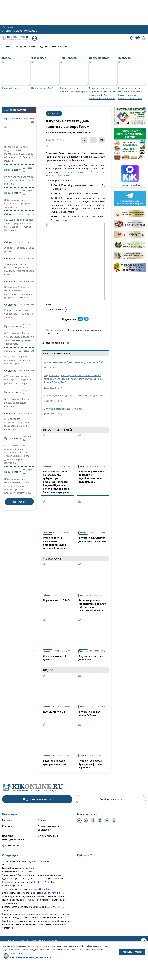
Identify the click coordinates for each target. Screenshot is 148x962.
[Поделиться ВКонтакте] (80, 319)
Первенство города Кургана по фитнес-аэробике (90, 764)
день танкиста (56, 309)
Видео (32, 46)
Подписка (43, 46)
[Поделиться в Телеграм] (86, 319)
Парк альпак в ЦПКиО (56, 600)
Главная (8, 46)
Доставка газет (10, 845)
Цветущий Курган (54, 711)
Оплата (42, 820)
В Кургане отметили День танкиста (64, 408)
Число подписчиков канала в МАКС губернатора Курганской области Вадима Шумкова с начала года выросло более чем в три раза (56, 482)
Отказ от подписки (48, 835)
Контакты (7, 826)
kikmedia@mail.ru (12, 885)
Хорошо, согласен (132, 951)
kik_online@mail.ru (53, 892)
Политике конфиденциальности (33, 957)
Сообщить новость (111, 799)
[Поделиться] (84, 140)
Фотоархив (20, 46)
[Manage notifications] (6, 955)
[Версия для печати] (102, 140)
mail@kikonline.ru (43, 889)
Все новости (19, 501)
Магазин (7, 820)
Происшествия (12, 118)
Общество (10, 214)
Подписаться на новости (37, 799)
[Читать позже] (93, 140)
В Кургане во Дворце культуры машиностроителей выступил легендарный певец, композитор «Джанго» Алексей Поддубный (74, 379)
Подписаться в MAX (130, 185)
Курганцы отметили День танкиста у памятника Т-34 (73, 362)
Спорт (81, 755)
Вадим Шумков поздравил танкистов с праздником (73, 395)
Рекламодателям (60, 46)
